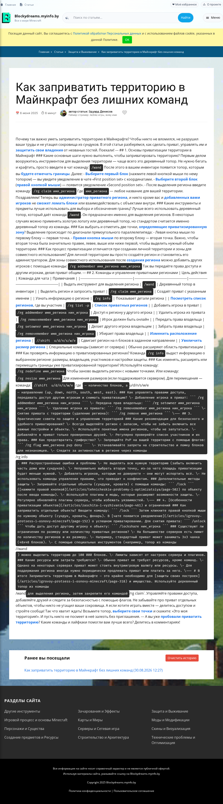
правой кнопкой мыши (38, 184)
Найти (185, 17)
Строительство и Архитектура (103, 737)
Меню (215, 17)
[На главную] (6, 18)
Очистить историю (182, 658)
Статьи (29, 4)
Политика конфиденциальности (90, 791)
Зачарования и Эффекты (99, 711)
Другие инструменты (22, 711)
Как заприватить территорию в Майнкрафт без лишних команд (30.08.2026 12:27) (93, 670)
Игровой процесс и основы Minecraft (36, 720)
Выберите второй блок (176, 179)
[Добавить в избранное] (124, 113)
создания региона (143, 260)
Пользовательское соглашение (134, 791)
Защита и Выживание (170, 711)
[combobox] (128, 17)
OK (127, 40)
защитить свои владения (39, 150)
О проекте (214, 4)
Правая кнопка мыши (93, 237)
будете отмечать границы (45, 173)
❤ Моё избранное (184, 4)
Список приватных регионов (121, 305)
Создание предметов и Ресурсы (31, 737)
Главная (10, 4)
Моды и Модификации (170, 720)
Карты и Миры (90, 720)
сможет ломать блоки (57, 203)
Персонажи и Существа (24, 728)
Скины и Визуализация (171, 728)
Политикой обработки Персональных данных (107, 33)
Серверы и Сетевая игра (98, 728)
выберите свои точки (132, 611)
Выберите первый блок (106, 173)
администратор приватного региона (93, 197)
